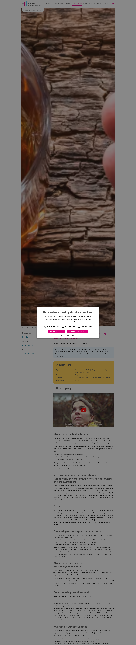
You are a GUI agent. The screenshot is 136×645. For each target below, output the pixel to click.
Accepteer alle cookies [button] (56, 331)
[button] (68, 335)
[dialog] (68, 322)
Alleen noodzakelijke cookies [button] (77, 331)
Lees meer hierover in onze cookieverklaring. (77, 322)
